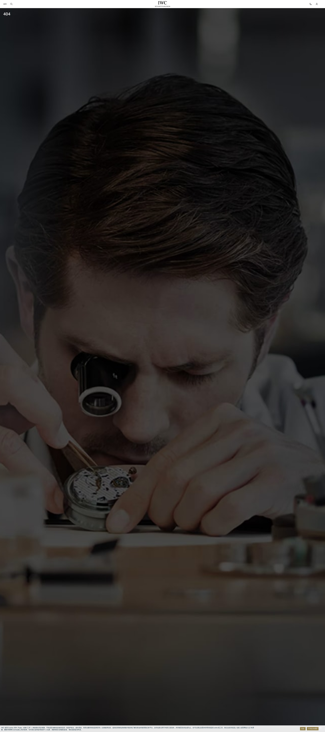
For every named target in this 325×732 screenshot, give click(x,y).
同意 (302, 729)
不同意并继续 (312, 729)
